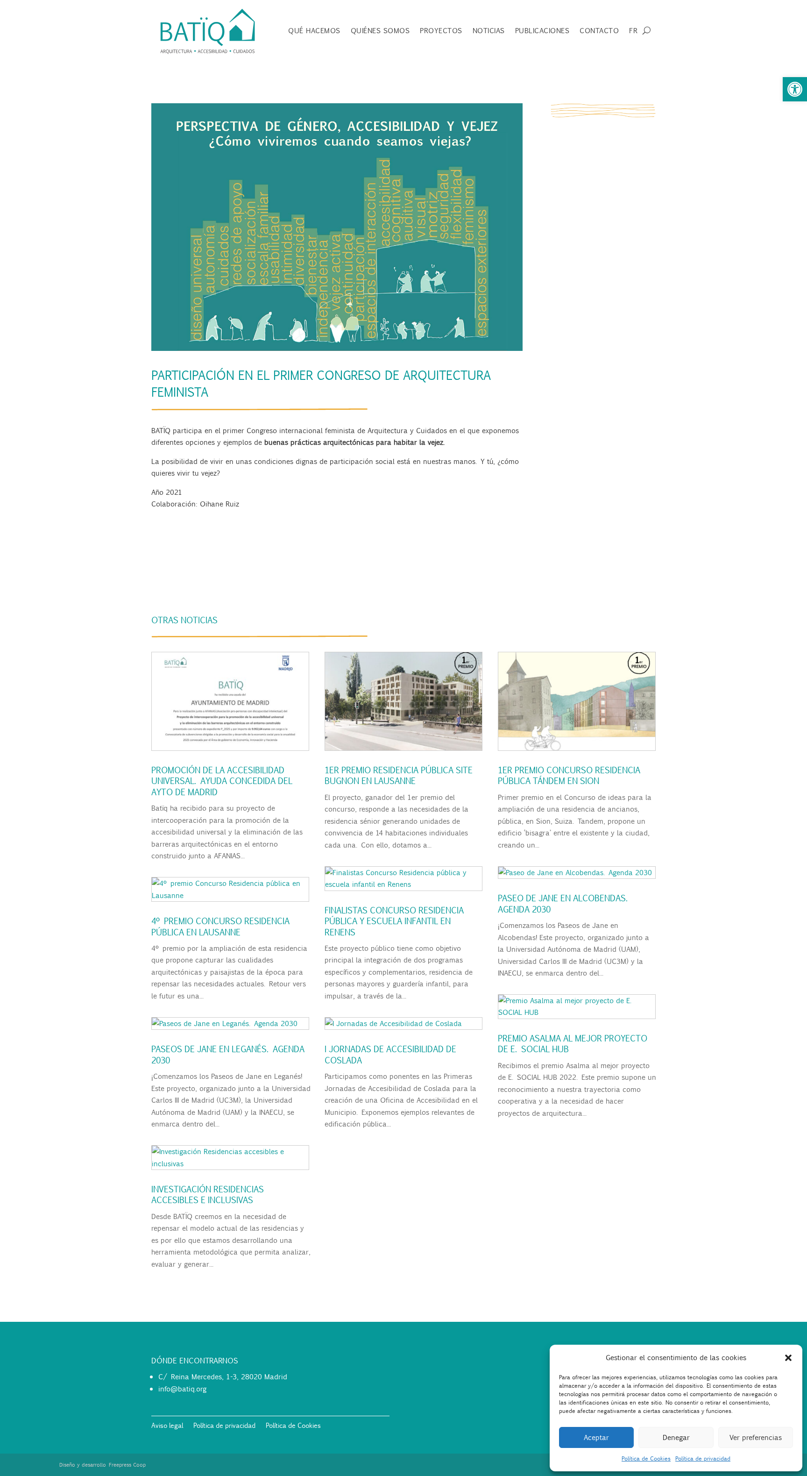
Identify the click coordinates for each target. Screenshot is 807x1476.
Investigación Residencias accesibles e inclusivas (206, 1194)
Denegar (676, 1437)
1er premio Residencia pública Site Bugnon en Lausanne (398, 775)
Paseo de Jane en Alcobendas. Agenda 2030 (563, 903)
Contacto (599, 31)
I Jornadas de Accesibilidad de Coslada (389, 1054)
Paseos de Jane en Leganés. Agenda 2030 (227, 1054)
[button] (795, 89)
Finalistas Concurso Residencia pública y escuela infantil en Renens (393, 921)
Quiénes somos (380, 31)
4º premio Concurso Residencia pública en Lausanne (219, 926)
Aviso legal (167, 1426)
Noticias (489, 31)
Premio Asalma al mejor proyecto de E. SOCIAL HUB (571, 1043)
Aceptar (596, 1437)
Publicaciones (542, 31)
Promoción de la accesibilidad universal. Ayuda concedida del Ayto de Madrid (220, 781)
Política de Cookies (646, 1458)
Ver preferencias (755, 1437)
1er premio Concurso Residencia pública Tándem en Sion (568, 775)
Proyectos (441, 31)
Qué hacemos (314, 31)
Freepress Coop (127, 1465)
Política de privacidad (702, 1458)
